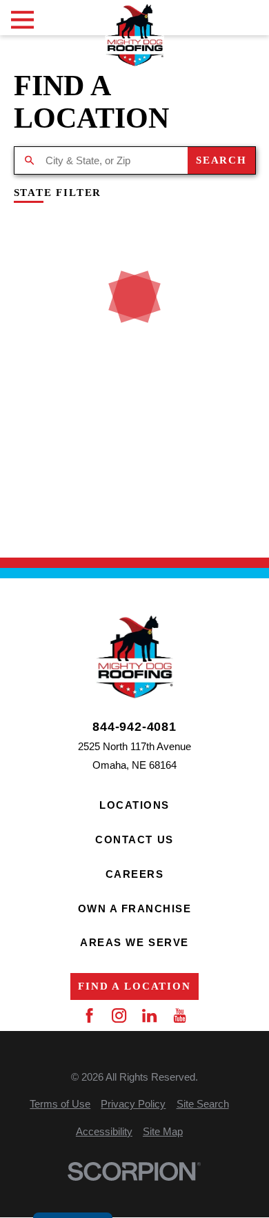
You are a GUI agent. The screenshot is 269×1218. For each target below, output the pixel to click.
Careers (135, 874)
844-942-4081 (134, 726)
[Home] (134, 34)
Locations (134, 805)
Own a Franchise (135, 908)
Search (221, 160)
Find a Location (134, 986)
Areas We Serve (134, 942)
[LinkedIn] (149, 1015)
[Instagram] (119, 1015)
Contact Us (134, 839)
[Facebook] (89, 1015)
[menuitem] (60, 1103)
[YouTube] (179, 1015)
